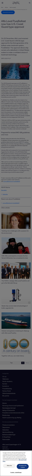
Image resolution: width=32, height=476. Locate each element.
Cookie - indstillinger (16, 472)
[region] (16, 463)
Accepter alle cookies (22, 466)
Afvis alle (9, 465)
